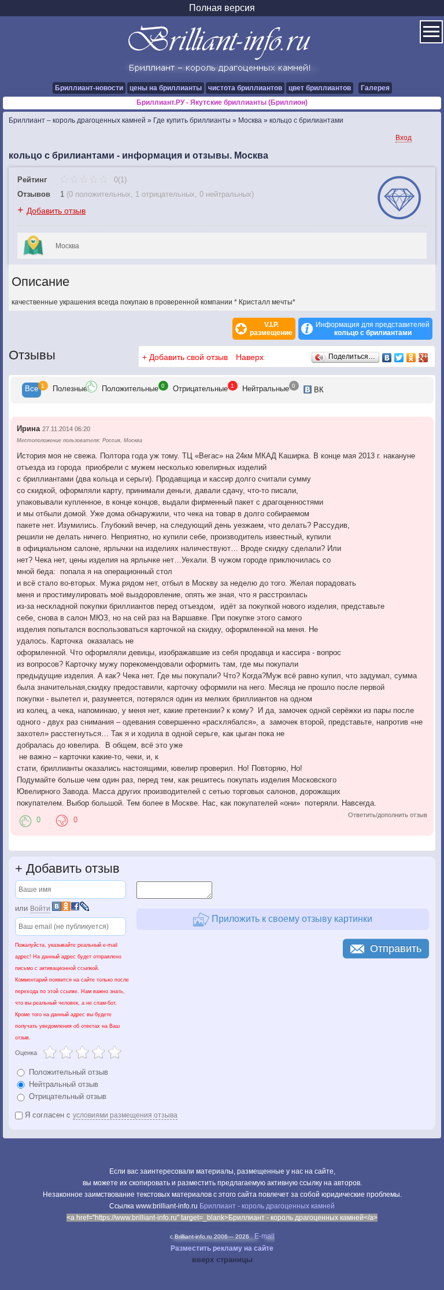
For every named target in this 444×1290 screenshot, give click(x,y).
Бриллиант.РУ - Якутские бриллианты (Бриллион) (222, 102)
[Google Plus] (423, 357)
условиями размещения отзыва (125, 1115)
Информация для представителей (373, 329)
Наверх (250, 357)
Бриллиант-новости (89, 88)
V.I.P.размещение (271, 329)
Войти (40, 909)
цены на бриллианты (166, 88)
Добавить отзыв (56, 210)
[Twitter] (399, 357)
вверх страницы (222, 1259)
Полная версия (222, 8)
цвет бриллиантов (319, 88)
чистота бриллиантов (245, 88)
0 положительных (100, 194)
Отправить (395, 948)
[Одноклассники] (411, 357)
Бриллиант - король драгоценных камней (267, 1206)
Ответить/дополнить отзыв (387, 814)
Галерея (375, 88)
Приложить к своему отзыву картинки (290, 918)
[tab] (31, 390)
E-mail (264, 1236)
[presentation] (31, 390)
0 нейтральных (225, 194)
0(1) (119, 179)
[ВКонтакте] (387, 357)
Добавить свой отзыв (188, 357)
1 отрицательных (165, 194)
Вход (403, 138)
